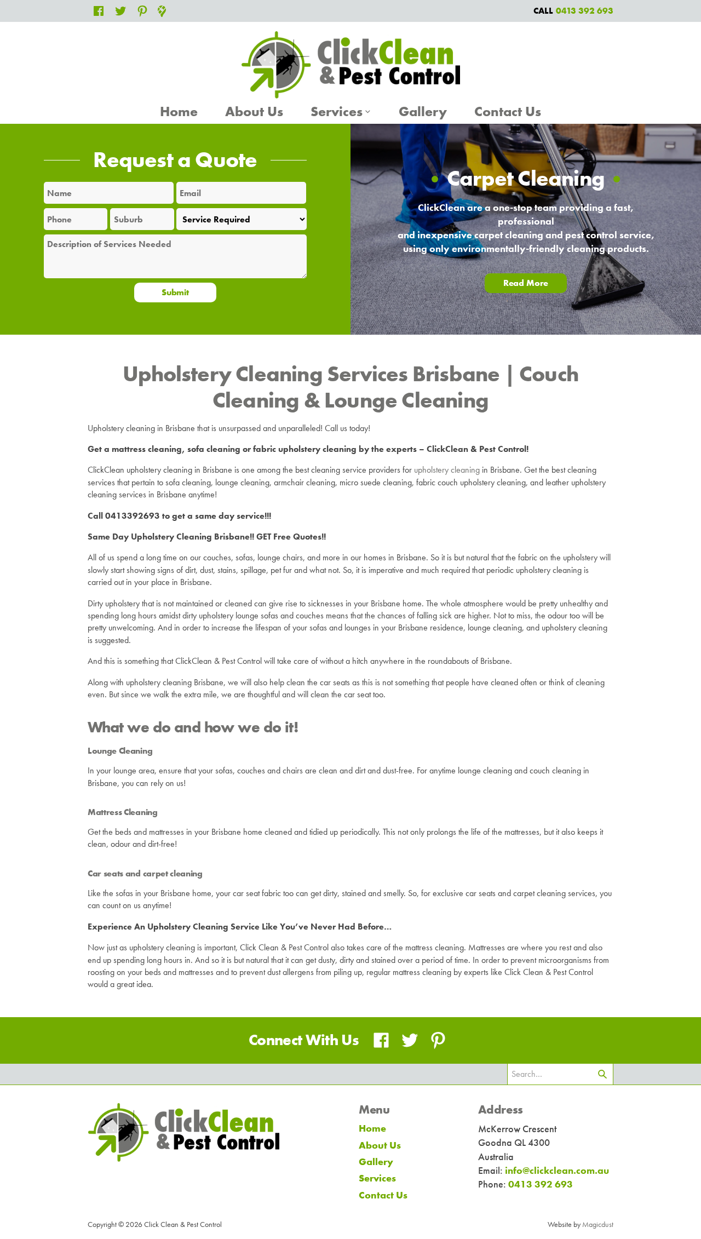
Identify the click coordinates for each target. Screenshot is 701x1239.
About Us (254, 111)
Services (337, 111)
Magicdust (597, 1224)
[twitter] (120, 11)
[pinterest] (142, 11)
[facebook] (99, 11)
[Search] (602, 1074)
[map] (161, 9)
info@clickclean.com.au (557, 1170)
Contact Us (507, 111)
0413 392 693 (540, 1184)
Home (179, 111)
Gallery (423, 111)
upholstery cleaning (447, 469)
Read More (526, 283)
